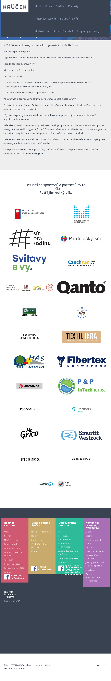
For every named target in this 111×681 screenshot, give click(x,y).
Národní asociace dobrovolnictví (19, 63)
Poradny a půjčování (13, 564)
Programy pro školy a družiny (13, 554)
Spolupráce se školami (68, 558)
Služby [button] (60, 6)
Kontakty (73, 6)
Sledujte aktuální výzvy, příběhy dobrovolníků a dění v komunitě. (73, 568)
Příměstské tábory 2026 (14, 568)
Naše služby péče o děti (41, 531)
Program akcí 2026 (12, 548)
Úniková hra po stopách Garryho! (54, 31)
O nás (6, 531)
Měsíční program (11, 540)
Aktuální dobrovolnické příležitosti (68, 552)
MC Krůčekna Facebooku (17, 576)
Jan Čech (104, 665)
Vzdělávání (8, 560)
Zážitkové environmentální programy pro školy (94, 577)
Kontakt (34, 551)
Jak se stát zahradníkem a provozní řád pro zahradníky (96, 555)
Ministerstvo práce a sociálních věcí (20, 70)
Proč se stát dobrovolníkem (64, 537)
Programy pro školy (88, 31)
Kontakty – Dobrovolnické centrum (68, 564)
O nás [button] (48, 6)
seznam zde (25, 119)
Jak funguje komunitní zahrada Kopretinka (95, 564)
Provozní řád (36, 540)
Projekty (7, 572)
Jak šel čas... (90, 570)
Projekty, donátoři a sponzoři (94, 542)
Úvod (38, 6)
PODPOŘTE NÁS (69, 18)
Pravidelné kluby (11, 544)
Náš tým (7, 536)
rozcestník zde (30, 108)
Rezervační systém (45, 18)
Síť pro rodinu (10, 57)
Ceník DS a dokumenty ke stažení (41, 546)
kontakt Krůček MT (12, 601)
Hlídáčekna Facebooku (45, 568)
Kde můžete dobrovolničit (64, 545)
